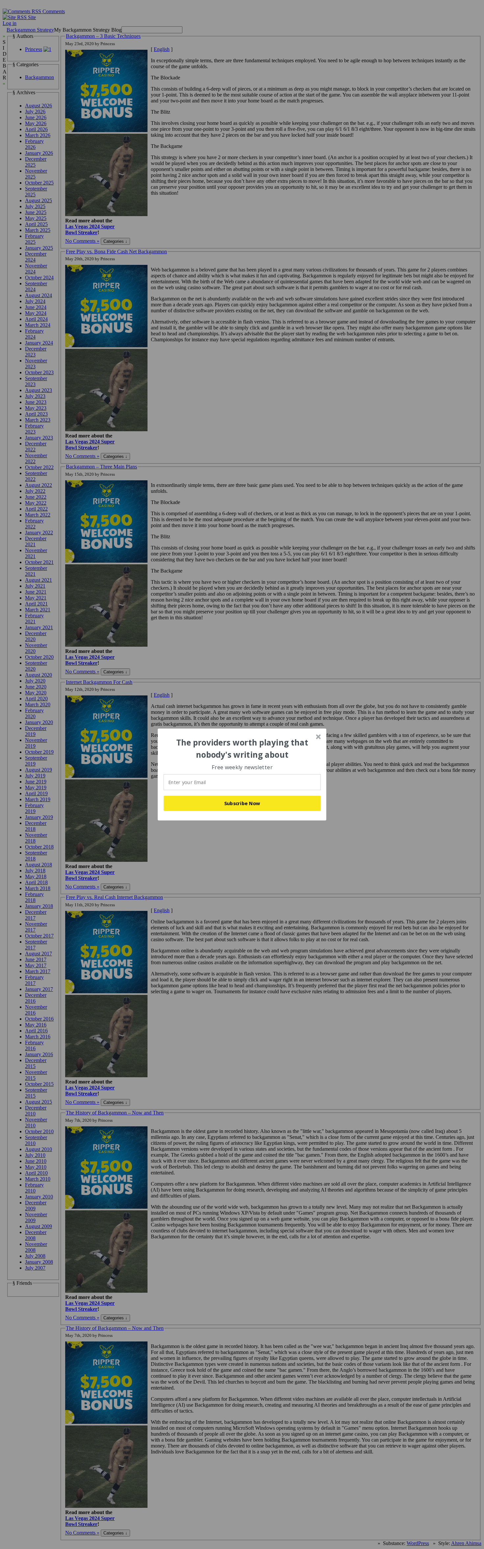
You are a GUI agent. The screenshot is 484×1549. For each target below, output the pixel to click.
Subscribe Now (242, 803)
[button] (242, 749)
